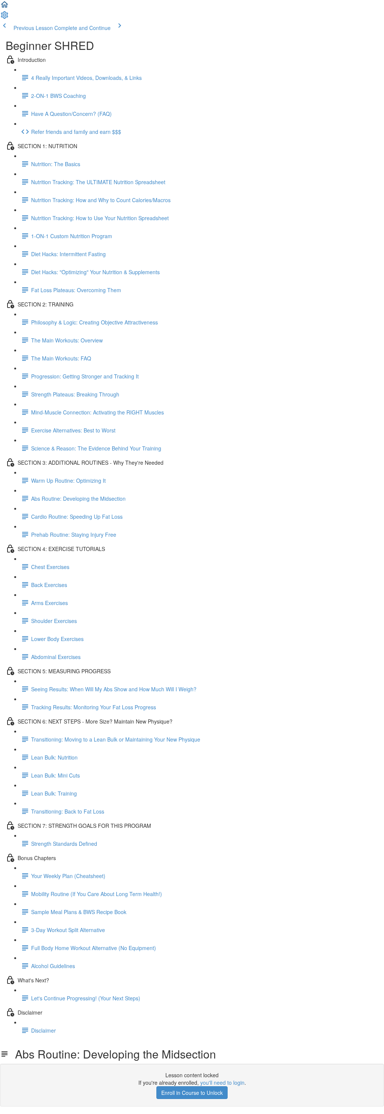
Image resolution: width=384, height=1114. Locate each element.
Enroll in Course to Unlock (192, 1092)
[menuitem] (4, 17)
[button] (4, 7)
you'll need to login (222, 1082)
